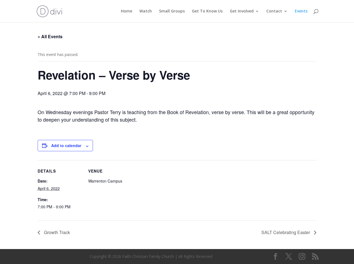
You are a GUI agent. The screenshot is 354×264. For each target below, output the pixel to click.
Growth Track (56, 232)
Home (126, 11)
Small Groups (172, 11)
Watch (145, 11)
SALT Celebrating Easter (286, 232)
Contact (274, 11)
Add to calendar (66, 145)
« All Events (50, 36)
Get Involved (242, 11)
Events (301, 11)
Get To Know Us (207, 11)
